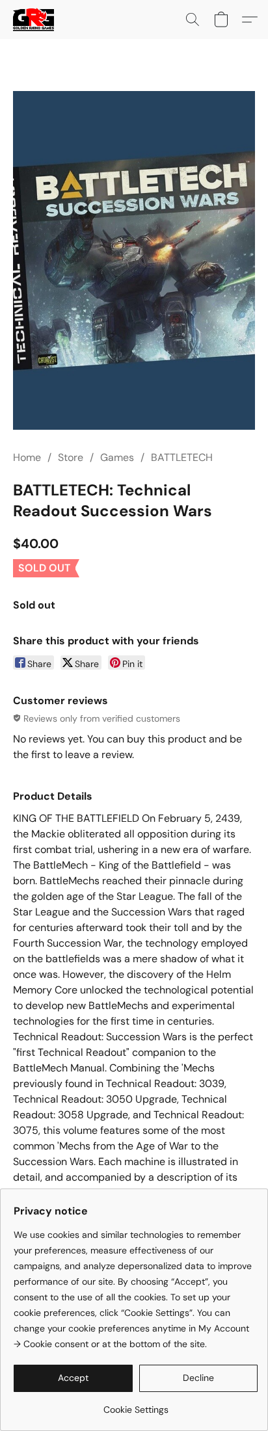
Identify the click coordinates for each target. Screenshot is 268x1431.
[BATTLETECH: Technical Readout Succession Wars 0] (134, 260)
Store (70, 457)
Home (27, 457)
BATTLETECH (182, 457)
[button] (34, 19)
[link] (136, 1404)
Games (117, 457)
